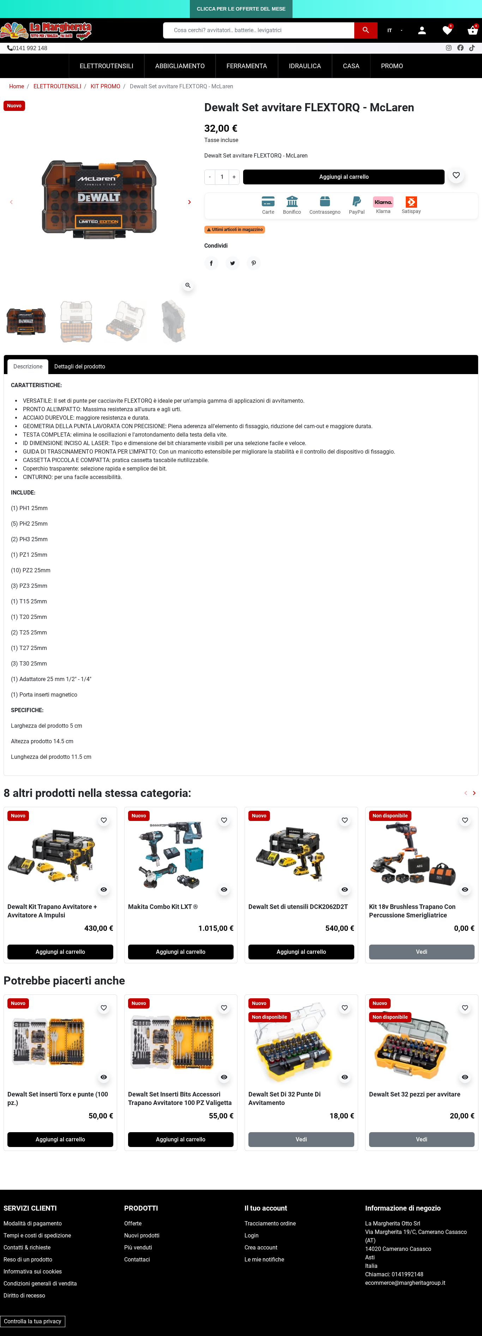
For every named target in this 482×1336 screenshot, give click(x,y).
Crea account (261, 1247)
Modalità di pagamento (33, 1223)
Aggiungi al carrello (344, 176)
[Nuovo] (51, 854)
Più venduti (138, 1247)
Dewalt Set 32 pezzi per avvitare (414, 1094)
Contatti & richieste (27, 1247)
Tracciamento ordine (270, 1223)
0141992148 (407, 1274)
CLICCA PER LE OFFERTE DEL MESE (241, 9)
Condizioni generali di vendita (40, 1283)
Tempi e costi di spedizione (37, 1235)
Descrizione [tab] (27, 366)
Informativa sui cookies (33, 1271)
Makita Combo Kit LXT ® (163, 906)
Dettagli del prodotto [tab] (79, 366)
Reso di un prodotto (28, 1259)
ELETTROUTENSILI (57, 86)
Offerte (132, 1223)
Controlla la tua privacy (32, 1321)
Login (252, 1235)
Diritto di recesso (24, 1295)
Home (16, 86)
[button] (473, 30)
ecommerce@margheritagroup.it (405, 1282)
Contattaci (137, 1259)
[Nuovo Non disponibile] (292, 1042)
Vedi (421, 951)
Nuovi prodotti (141, 1235)
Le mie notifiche (264, 1259)
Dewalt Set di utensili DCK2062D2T (298, 906)
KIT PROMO (105, 86)
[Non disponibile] (413, 854)
